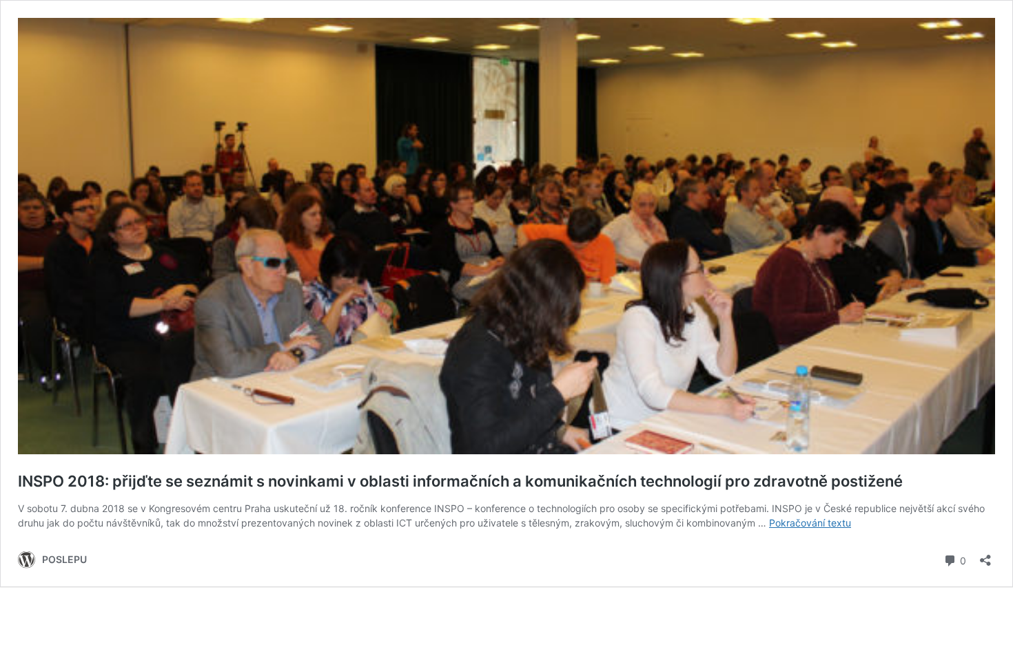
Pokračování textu (810, 523)
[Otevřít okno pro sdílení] (985, 555)
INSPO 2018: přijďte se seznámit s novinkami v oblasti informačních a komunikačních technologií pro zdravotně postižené (460, 481)
